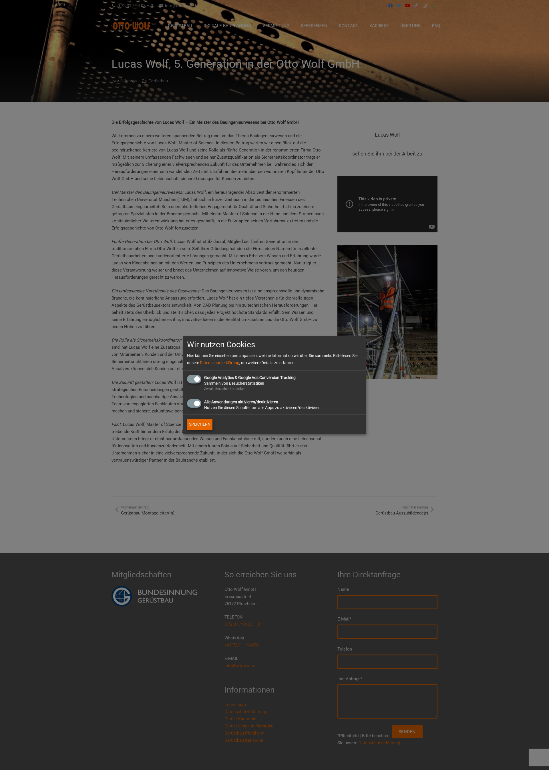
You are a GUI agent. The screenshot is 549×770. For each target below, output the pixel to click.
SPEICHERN (199, 424)
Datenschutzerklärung (219, 363)
